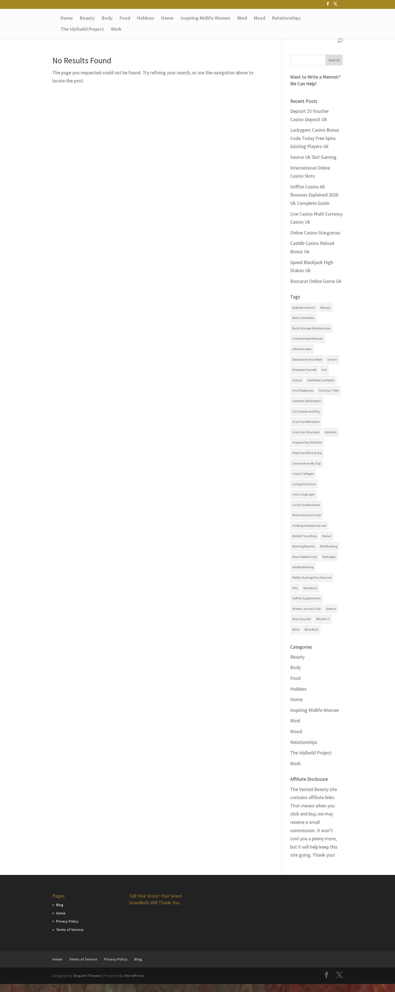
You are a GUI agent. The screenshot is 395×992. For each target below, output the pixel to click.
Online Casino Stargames (315, 233)
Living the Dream (304, 484)
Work (116, 29)
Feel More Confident (320, 380)
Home (66, 18)
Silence (331, 609)
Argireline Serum (303, 307)
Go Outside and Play (306, 411)
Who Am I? (323, 619)
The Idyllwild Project (82, 29)
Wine (295, 629)
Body (107, 18)
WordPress (134, 975)
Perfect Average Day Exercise (311, 577)
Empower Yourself (304, 370)
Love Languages (303, 494)
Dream (332, 359)
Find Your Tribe (329, 390)
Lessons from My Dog (306, 463)
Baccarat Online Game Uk (316, 281)
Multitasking (328, 546)
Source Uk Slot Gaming (313, 157)
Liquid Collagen (303, 474)
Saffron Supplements (306, 598)
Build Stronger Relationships (311, 328)
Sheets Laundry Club (306, 609)
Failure (297, 380)
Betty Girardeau (303, 318)
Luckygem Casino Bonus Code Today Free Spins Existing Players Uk (314, 138)
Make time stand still (306, 515)
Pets (295, 588)
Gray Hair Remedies (305, 422)
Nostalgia (329, 557)
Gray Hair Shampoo (305, 432)
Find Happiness (302, 390)
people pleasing (302, 567)
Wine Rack (311, 629)
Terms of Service (70, 929)
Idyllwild (330, 432)
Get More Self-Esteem (306, 401)
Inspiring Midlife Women (205, 18)
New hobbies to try (304, 557)
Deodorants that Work (307, 359)
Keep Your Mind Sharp (307, 453)
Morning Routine (303, 546)
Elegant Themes (87, 975)
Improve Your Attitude (307, 442)
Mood (259, 18)
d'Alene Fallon (302, 349)
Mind (242, 18)
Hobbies (145, 18)
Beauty (87, 18)
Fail (324, 370)
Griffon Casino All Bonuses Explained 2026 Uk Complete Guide (314, 195)
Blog (59, 904)
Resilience (310, 588)
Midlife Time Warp (304, 536)
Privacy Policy (67, 921)
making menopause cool (309, 525)
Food (125, 18)
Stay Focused (301, 619)
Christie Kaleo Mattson (307, 338)
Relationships (286, 18)
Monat (326, 536)
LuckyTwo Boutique (306, 505)
